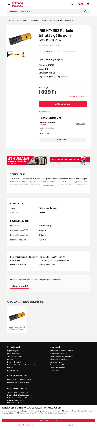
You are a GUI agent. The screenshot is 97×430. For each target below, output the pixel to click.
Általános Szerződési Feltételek (61, 351)
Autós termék (34, 20)
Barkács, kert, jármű (19, 20)
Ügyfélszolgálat (13, 351)
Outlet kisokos (55, 370)
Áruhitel (10, 359)
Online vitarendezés (57, 368)
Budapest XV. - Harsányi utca (18, 382)
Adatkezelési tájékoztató (59, 353)
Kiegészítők (58, 20)
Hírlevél (10, 368)
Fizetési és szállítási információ (61, 356)
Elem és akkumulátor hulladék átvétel (21, 365)
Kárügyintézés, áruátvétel (59, 359)
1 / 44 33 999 (22, 392)
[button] (30, 38)
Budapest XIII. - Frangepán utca (19, 379)
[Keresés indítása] (85, 11)
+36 (15, 392)
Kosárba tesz (64, 104)
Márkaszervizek (56, 362)
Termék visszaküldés (57, 365)
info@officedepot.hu (21, 395)
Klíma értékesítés (13, 353)
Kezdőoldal (9, 21)
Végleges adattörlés (14, 356)
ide (65, 413)
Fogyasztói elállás (13, 370)
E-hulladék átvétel (14, 362)
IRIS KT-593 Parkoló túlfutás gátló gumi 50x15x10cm (17, 329)
